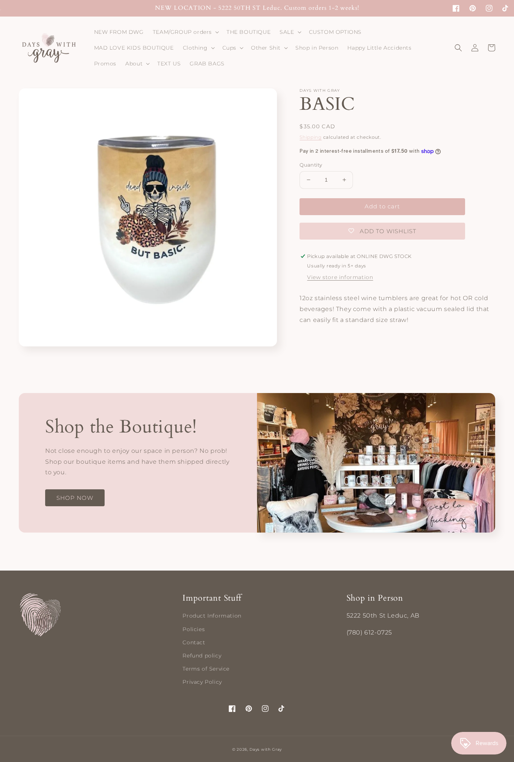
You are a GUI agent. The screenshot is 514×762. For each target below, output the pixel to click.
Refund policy (201, 655)
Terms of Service (206, 668)
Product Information (211, 615)
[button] (185, 32)
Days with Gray (265, 749)
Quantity (311, 165)
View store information (340, 277)
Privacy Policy (202, 682)
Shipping (311, 137)
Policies (193, 629)
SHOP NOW (74, 497)
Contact (193, 642)
